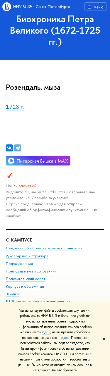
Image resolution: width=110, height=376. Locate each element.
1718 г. (15, 107)
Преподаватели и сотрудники (31, 271)
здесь (46, 332)
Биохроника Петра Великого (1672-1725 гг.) (55, 30)
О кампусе (19, 240)
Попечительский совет (25, 278)
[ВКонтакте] (9, 147)
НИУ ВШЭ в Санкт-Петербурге (41, 6)
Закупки (12, 294)
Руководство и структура (27, 255)
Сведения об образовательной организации (44, 248)
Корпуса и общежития (25, 286)
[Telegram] (17, 147)
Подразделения (19, 263)
